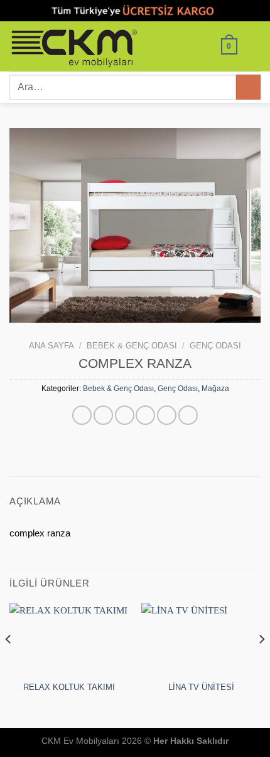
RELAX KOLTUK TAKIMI (69, 687)
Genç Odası (215, 345)
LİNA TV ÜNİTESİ (201, 687)
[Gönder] (248, 87)
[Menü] (253, 46)
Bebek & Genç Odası (132, 345)
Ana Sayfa (51, 345)
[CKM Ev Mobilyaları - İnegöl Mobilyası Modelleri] (91, 46)
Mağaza (215, 388)
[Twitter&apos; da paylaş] (124, 415)
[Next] (261, 664)
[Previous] (9, 664)
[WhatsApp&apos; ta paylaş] (82, 415)
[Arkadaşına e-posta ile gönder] (145, 415)
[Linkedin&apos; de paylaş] (188, 415)
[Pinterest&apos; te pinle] (166, 415)
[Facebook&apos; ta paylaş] (103, 415)
